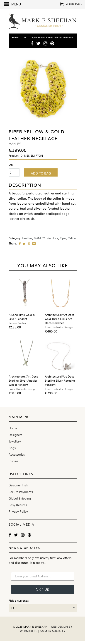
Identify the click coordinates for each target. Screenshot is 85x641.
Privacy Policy (18, 511)
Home (13, 428)
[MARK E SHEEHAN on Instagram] (45, 43)
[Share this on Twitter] (24, 243)
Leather (27, 238)
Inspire (13, 461)
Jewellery (15, 441)
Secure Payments (21, 492)
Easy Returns (18, 505)
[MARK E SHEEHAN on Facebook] (32, 43)
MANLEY (39, 238)
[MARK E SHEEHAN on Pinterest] (52, 43)
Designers (15, 435)
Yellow (72, 238)
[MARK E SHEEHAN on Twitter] (38, 43)
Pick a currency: (19, 600)
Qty (11, 165)
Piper (63, 238)
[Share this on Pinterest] (28, 243)
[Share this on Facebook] (19, 243)
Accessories (17, 454)
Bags (12, 448)
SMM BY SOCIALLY (52, 631)
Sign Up (42, 589)
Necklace (52, 238)
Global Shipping (20, 498)
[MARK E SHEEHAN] (43, 21)
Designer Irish (18, 485)
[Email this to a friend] (33, 243)
